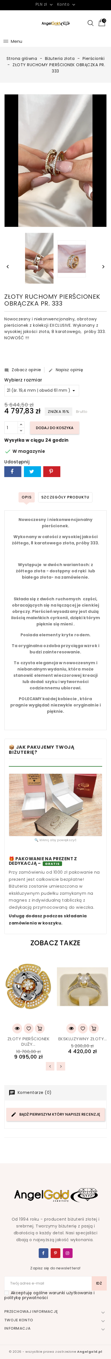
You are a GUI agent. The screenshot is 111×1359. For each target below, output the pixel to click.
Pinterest (51, 471)
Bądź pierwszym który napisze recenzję (59, 1114)
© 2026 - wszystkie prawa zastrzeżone (55, 1351)
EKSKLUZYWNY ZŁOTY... (82, 1039)
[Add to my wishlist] (29, 1028)
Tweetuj (32, 471)
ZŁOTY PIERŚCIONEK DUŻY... (28, 1041)
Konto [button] (67, 4)
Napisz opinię (65, 370)
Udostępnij (12, 471)
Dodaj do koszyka (54, 428)
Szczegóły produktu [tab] (65, 497)
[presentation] (50, 1066)
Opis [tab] (27, 497)
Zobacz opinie (22, 370)
